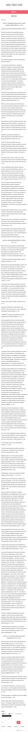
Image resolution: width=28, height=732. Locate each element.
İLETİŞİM (22, 726)
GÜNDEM (9, 726)
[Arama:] (9, 722)
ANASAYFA (3, 19)
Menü (19, 12)
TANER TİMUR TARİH (14, 5)
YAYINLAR (16, 726)
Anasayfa (3, 726)
